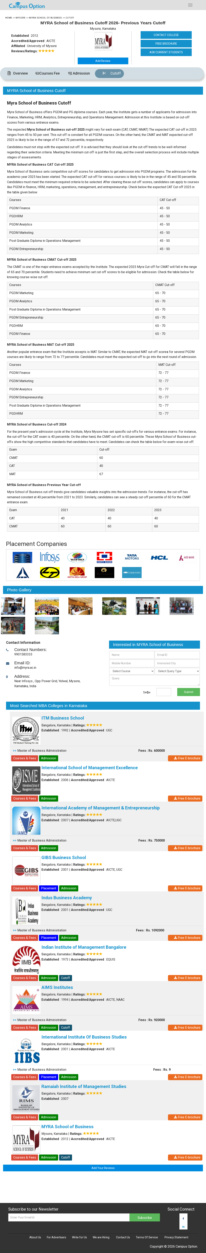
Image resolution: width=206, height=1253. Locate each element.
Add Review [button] (102, 61)
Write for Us (79, 1237)
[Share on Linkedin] (183, 1226)
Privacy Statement (176, 1237)
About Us (35, 1237)
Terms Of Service (147, 1237)
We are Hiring (101, 1237)
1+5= (146, 692)
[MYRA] (16, 606)
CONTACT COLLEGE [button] (166, 35)
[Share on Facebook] (183, 1218)
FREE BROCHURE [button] (166, 43)
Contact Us (123, 1237)
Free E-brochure (188, 758)
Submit (188, 692)
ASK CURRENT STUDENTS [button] (166, 52)
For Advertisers (56, 1237)
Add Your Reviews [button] (103, 1168)
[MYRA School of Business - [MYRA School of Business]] (109, 41)
